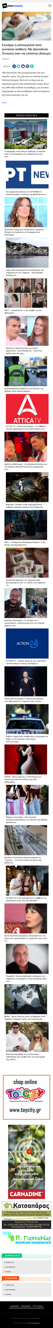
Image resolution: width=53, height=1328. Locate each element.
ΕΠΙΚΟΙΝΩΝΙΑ (26, 1306)
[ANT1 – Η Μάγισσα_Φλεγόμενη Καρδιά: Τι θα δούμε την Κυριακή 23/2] (25, 525)
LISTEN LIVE (9, 1262)
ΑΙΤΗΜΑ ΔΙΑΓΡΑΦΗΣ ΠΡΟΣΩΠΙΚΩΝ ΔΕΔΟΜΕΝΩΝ (26, 1308)
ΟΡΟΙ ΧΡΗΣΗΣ (38, 1306)
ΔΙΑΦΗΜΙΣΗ (14, 1306)
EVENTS (8, 1272)
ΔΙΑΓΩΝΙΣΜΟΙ (10, 1267)
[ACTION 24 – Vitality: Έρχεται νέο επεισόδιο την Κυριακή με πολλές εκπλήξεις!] (27, 643)
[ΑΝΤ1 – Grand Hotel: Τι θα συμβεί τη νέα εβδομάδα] (25, 293)
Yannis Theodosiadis (33, 1323)
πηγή (4, 102)
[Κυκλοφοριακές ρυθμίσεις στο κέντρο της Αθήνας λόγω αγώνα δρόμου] (25, 371)
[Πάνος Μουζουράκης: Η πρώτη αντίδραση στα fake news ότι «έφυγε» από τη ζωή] (25, 681)
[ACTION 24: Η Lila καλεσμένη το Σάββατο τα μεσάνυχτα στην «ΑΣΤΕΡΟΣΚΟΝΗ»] (27, 881)
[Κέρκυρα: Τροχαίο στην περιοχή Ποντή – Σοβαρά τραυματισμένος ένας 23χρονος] (27, 487)
